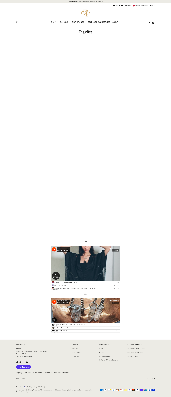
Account (75, 349)
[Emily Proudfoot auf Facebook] (114, 5)
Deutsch (127, 5)
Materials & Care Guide (136, 352)
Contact (102, 352)
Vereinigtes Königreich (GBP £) (144, 5)
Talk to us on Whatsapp (25, 356)
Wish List (75, 356)
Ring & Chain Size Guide (136, 349)
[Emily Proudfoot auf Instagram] (117, 5)
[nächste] (116, 1)
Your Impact (76, 352)
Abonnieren (150, 378)
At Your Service (105, 356)
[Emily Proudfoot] (85, 13)
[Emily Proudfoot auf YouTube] (122, 5)
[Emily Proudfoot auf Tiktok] (119, 5)
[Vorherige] (55, 1)
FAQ (101, 349)
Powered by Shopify (22, 392)
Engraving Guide (133, 356)
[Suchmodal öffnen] (17, 22)
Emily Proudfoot (34, 390)
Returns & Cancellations (108, 360)
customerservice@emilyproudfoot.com (31, 351)
